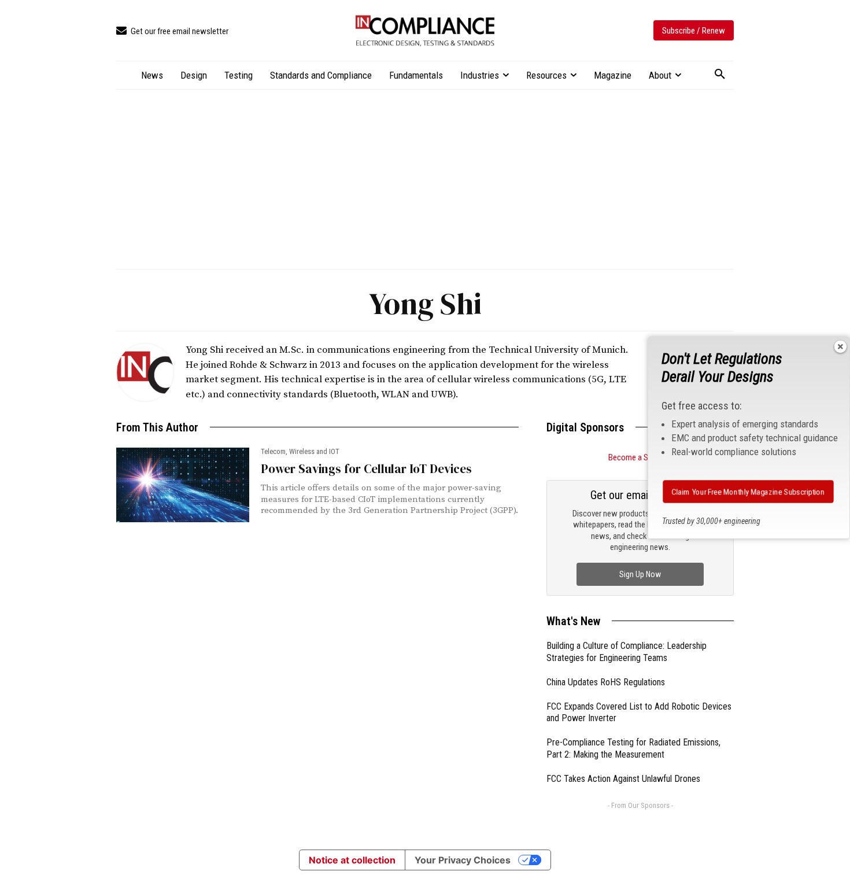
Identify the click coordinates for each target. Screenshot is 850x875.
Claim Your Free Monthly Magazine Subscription (748, 491)
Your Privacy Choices (463, 860)
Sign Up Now (640, 573)
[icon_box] (172, 31)
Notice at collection (352, 860)
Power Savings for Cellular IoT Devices (366, 468)
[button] (720, 74)
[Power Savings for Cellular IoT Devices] (182, 485)
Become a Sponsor (640, 457)
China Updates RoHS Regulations (605, 681)
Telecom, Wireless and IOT (300, 451)
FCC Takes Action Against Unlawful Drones (623, 778)
